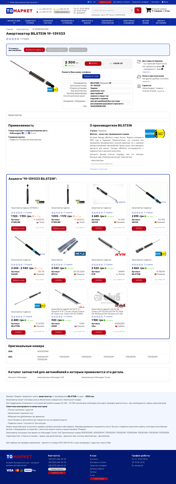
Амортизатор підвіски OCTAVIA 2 (25, 208)
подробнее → (146, 72)
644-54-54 (45, 9)
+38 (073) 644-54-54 (57, 466)
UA (94, 2)
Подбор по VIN (105, 2)
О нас (92, 475)
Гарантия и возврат (140, 2)
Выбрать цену (18, 228)
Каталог (93, 472)
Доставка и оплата (121, 2)
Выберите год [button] (77, 50)
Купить (94, 63)
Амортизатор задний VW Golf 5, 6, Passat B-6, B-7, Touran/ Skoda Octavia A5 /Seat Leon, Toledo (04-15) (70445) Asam (67, 312)
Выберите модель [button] (56, 50)
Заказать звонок (57, 469)
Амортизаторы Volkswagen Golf (50, 377)
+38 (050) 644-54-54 (57, 462)
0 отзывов (24, 39)
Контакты (155, 2)
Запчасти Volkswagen (17, 377)
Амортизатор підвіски (60, 208)
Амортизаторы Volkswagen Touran (96, 377)
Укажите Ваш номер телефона (76, 72)
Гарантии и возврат (98, 466)
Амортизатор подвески (101, 208)
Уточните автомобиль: (15, 49)
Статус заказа (99, 479)
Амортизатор (56, 260)
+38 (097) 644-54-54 (57, 459)
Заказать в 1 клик (91, 76)
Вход (165, 2)
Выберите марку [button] (34, 50)
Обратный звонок (62, 12)
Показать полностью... (99, 169)
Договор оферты (97, 469)
